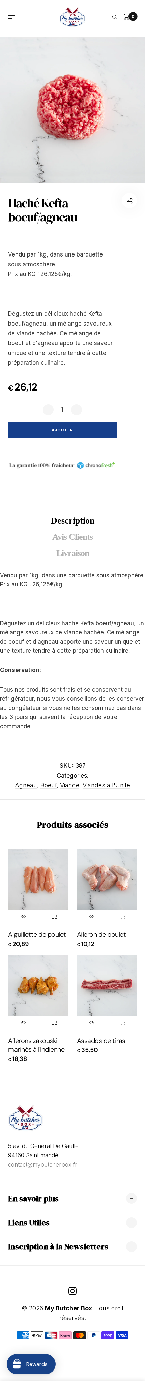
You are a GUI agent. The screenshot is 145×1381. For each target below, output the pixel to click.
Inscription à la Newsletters (58, 1246)
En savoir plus (33, 1198)
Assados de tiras (101, 1040)
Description (72, 521)
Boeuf (48, 785)
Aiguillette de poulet (37, 934)
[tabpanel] (72, 110)
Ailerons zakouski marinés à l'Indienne (36, 1045)
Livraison (72, 553)
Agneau (26, 785)
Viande (69, 785)
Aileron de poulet (101, 934)
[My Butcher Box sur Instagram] (72, 1291)
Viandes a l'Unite (106, 785)
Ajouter (53, 916)
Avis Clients (72, 537)
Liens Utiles (29, 1222)
